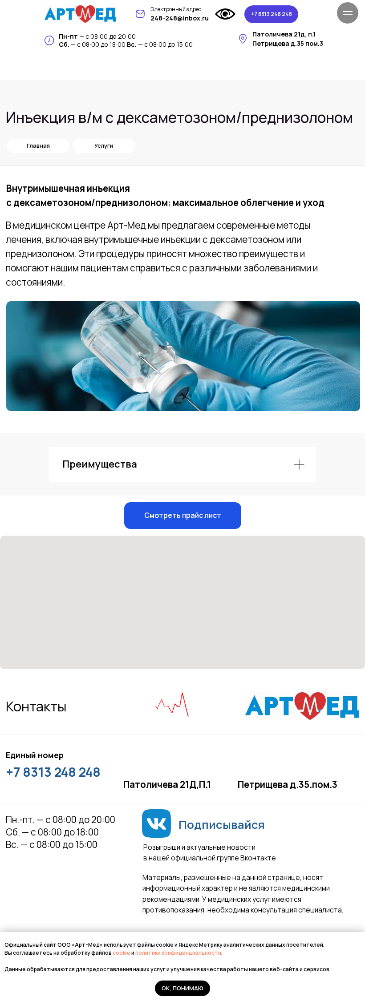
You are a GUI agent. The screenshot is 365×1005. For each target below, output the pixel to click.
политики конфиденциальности (178, 953)
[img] (80, 14)
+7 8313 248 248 (53, 771)
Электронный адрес (175, 9)
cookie (122, 953)
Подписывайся (221, 824)
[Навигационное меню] (348, 13)
